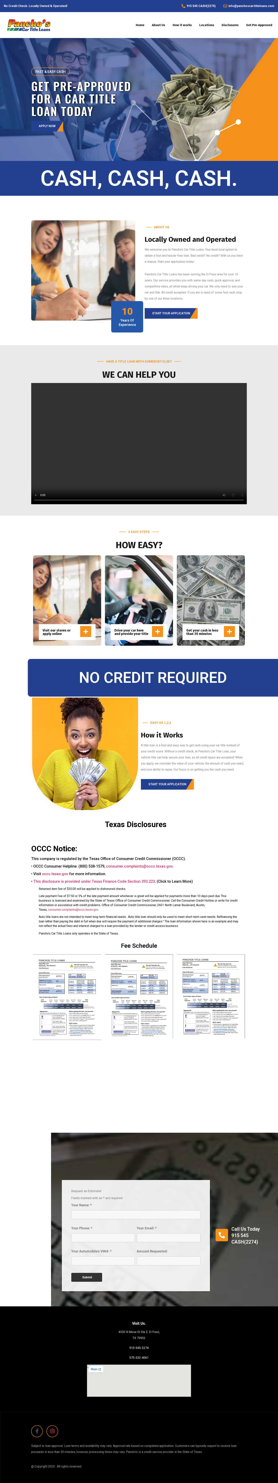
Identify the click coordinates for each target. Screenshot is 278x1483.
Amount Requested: (152, 1251)
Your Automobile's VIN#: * (91, 1251)
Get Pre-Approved (259, 25)
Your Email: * (147, 1228)
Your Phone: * (81, 1228)
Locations (206, 25)
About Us (158, 25)
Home (140, 25)
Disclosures (230, 25)
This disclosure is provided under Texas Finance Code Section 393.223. (94, 881)
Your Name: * (81, 1205)
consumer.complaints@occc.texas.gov (139, 866)
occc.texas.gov (55, 874)
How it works (182, 25)
